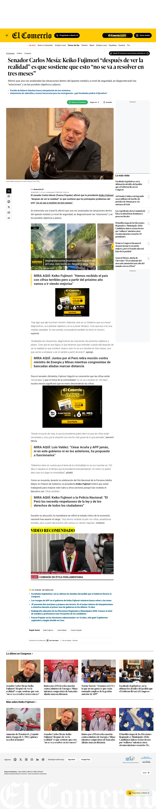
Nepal (92, 45)
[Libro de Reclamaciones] (146, 759)
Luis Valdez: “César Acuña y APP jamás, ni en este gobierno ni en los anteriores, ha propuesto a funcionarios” (72, 451)
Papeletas (113, 45)
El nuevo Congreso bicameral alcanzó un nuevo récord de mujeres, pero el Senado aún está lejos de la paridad (129, 247)
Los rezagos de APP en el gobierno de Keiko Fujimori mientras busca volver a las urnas (71, 600)
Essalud (122, 45)
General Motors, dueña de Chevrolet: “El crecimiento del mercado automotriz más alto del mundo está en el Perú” (129, 261)
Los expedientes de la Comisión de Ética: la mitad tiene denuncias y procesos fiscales (130, 213)
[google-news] (43, 759)
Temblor (84, 45)
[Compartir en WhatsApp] (8, 196)
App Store (71, 759)
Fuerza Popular (76, 630)
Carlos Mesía (61, 630)
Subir (145, 773)
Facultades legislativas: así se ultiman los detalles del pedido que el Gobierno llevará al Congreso (71, 595)
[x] (20, 759)
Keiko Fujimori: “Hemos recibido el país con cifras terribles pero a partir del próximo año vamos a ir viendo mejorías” (71, 280)
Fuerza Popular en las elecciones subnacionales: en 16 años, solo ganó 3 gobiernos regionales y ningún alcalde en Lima (69, 619)
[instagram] (26, 759)
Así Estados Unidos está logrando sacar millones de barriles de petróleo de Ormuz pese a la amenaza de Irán (129, 200)
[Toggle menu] (6, 35)
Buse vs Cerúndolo (45, 45)
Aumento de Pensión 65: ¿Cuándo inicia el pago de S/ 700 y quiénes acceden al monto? (22, 737)
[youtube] (31, 759)
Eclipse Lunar (60, 45)
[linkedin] (37, 759)
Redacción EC (39, 189)
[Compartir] (8, 190)
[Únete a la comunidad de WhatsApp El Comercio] (77, 102)
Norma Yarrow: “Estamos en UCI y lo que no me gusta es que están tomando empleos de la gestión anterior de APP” (98, 689)
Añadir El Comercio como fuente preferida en (129, 53)
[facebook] (15, 759)
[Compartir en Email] (8, 212)
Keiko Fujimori (48, 630)
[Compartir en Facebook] (8, 201)
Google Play (85, 759)
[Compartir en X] (8, 207)
